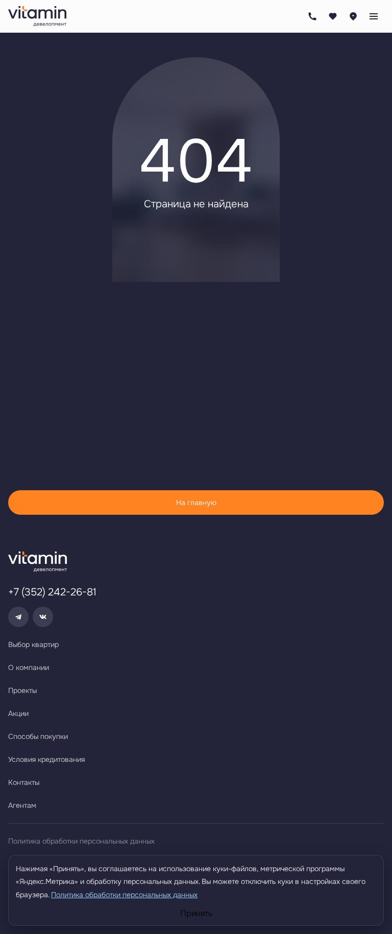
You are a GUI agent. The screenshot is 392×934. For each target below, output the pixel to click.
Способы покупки (38, 736)
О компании (28, 667)
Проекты (22, 690)
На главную (196, 502)
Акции (18, 713)
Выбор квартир (33, 644)
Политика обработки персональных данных (81, 841)
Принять (196, 913)
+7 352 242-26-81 (312, 16)
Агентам (22, 805)
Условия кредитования (46, 759)
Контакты (23, 782)
